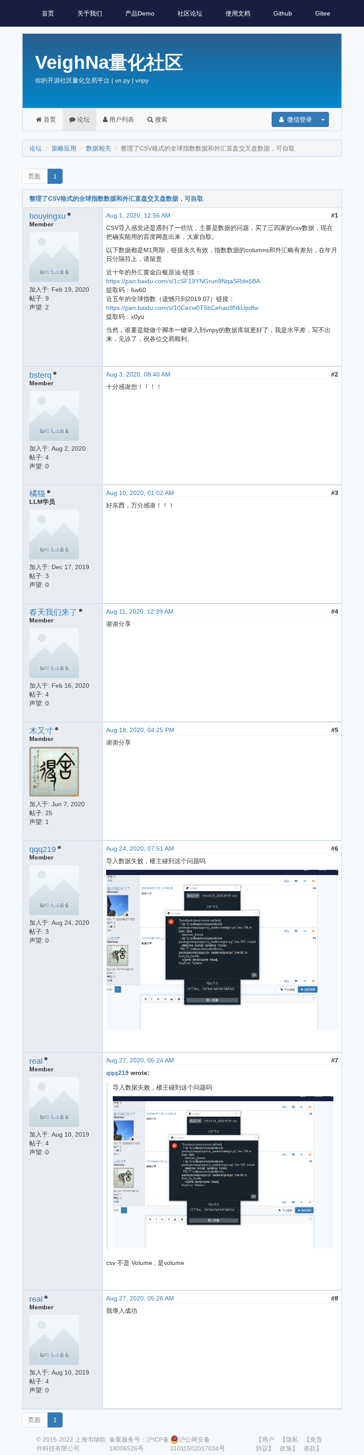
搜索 (160, 119)
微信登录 (298, 119)
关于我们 (89, 13)
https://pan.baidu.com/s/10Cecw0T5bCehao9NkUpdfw (182, 307)
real (36, 1061)
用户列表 (120, 119)
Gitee (322, 13)
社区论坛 (190, 13)
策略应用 (63, 148)
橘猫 (37, 493)
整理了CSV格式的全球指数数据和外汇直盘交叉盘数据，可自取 (116, 198)
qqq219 (42, 849)
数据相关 (98, 148)
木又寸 (41, 730)
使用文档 (238, 13)
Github (282, 13)
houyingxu (47, 216)
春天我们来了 (53, 612)
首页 (48, 13)
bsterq (40, 375)
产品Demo (139, 13)
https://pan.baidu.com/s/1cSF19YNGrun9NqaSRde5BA (183, 281)
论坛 (82, 119)
